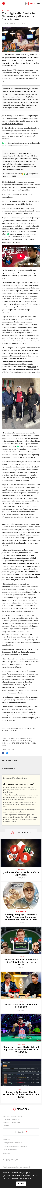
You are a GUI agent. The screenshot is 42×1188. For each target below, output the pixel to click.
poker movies (14, 741)
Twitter (32, 728)
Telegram (5, 731)
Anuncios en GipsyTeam (11, 1122)
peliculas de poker (8, 743)
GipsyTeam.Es (17, 1116)
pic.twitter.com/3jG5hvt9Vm (13, 169)
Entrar (32, 3)
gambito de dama (26, 738)
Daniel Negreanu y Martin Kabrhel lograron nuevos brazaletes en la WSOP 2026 (21, 1049)
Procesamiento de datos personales (15, 1146)
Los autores (7, 1153)
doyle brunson (14, 738)
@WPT (23, 156)
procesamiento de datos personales (18, 1175)
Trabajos (6, 1125)
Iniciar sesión (9, 778)
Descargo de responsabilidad (12, 1143)
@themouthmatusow (16, 164)
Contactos (6, 1139)
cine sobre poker (25, 741)
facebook (19, 728)
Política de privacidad (10, 1150)
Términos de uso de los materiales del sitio (17, 1167)
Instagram (13, 731)
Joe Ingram (9, 143)
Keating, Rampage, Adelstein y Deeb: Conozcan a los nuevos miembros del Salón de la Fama (21, 917)
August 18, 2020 (9, 176)
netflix (4, 745)
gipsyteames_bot (12, 1160)
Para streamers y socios (11, 1119)
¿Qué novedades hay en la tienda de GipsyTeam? (21, 873)
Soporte (21, 1132)
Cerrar (21, 1184)
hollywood (5, 741)
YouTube (26, 728)
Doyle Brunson (15, 234)
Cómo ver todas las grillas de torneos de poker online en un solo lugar (21, 1094)
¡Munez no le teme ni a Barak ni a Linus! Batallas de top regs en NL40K (21, 962)
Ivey (21, 446)
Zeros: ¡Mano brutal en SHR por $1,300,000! (21, 1005)
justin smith (20, 743)
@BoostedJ (14, 153)
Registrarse (22, 778)
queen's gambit (30, 743)
